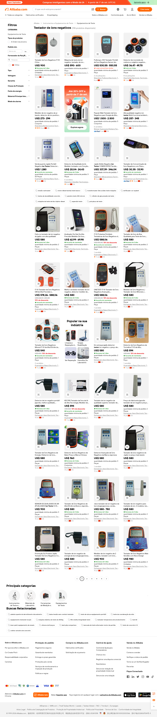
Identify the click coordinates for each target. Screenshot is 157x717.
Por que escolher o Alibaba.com (17, 648)
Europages (114, 706)
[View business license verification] (100, 713)
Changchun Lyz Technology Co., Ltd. (136, 179)
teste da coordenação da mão (123, 614)
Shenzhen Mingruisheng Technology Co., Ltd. (106, 177)
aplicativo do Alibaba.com (110, 695)
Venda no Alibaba (133, 648)
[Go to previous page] (77, 579)
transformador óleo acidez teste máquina (101, 191)
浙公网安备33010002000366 (118, 713)
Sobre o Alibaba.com (13, 643)
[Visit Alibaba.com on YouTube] (147, 676)
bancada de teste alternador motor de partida (100, 625)
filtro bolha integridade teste (80, 620)
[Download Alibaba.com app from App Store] (130, 694)
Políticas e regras (41, 673)
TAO (97, 706)
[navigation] (18, 301)
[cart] (125, 10)
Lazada (78, 706)
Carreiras (8, 662)
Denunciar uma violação (105, 676)
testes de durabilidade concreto (49, 196)
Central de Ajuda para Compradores (104, 649)
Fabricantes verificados (75, 648)
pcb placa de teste (95, 201)
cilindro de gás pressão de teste (103, 196)
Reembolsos (101, 664)
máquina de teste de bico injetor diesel (51, 201)
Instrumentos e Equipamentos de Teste (58, 23)
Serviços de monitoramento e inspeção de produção (46, 667)
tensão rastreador (44, 191)
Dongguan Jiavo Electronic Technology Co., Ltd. (47, 75)
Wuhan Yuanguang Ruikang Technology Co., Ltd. (106, 129)
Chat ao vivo (100, 655)
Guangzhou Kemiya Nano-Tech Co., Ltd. (47, 179)
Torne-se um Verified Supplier (138, 662)
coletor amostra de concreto (20, 630)
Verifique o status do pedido (137, 657)
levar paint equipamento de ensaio (22, 625)
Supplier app (61, 695)
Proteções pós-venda (43, 662)
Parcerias (130, 666)
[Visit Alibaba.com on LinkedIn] (132, 676)
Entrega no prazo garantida (45, 657)
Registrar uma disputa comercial (108, 659)
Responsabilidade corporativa (16, 657)
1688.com (53, 706)
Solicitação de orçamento (75, 652)
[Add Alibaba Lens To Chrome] (41, 694)
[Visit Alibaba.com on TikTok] (152, 676)
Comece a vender (133, 652)
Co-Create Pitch (11, 652)
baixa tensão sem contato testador (61, 614)
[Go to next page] (106, 579)
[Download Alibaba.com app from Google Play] (145, 694)
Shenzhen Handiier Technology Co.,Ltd (77, 182)
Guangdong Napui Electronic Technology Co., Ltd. (77, 73)
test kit (134, 620)
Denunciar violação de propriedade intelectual (105, 670)
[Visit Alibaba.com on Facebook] (128, 676)
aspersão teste (77, 201)
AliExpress (43, 706)
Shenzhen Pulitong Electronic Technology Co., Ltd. (106, 78)
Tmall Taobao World (66, 706)
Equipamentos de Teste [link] (86, 23)
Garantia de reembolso (44, 652)
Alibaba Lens (18, 694)
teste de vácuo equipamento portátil (93, 614)
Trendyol (104, 706)
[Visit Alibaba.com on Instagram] (142, 676)
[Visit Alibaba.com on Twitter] (137, 676)
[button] (92, 9)
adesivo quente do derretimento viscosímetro (26, 614)
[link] (154, 693)
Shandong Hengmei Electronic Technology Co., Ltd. (136, 126)
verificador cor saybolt (131, 191)
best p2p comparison (69, 625)
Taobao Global (88, 706)
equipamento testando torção (20, 620)
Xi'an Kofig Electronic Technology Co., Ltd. (136, 78)
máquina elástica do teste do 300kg (50, 620)
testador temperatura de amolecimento (111, 620)
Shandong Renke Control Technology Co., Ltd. (47, 126)
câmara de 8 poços (48, 625)
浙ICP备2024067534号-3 (141, 713)
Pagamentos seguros (43, 648)
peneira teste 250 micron (76, 196)
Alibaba (36, 23)
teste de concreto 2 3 (130, 625)
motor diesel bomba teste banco (69, 191)
